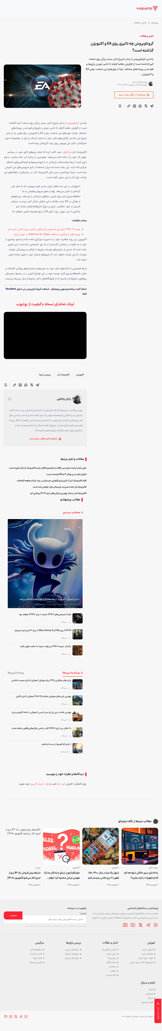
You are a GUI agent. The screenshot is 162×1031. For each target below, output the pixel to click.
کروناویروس (73, 123)
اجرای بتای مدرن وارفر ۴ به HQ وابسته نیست (67, 474)
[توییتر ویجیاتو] (140, 925)
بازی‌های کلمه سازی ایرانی (141, 962)
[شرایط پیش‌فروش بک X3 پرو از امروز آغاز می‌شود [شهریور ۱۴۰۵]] (22, 846)
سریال (150, 998)
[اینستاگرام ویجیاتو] (155, 925)
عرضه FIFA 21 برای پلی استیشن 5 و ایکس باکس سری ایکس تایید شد (44, 229)
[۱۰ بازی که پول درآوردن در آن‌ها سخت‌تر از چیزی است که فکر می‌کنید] (45, 563)
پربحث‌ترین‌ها (16, 673)
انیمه (151, 989)
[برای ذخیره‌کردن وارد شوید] (120, 106)
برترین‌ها (112, 958)
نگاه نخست (111, 975)
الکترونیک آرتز (63, 374)
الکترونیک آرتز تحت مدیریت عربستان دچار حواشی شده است (60, 487)
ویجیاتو (154, 23)
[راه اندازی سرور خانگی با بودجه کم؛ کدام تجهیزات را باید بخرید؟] (140, 846)
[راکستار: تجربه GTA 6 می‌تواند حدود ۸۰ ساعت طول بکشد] (77, 650)
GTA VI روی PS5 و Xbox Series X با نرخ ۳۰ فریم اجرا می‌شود (42, 630)
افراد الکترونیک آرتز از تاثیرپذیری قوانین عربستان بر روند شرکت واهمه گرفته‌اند (52, 480)
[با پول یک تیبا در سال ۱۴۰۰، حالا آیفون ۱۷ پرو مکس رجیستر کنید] (100, 846)
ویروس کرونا (45, 374)
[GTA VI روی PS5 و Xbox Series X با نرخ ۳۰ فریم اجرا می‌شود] (77, 634)
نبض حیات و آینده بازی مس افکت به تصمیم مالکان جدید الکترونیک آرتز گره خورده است (48, 468)
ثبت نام (61, 784)
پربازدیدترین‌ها (71, 673)
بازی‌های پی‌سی (72, 949)
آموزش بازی (148, 949)
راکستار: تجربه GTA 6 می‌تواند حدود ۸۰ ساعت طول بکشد (45, 646)
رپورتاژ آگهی (153, 867)
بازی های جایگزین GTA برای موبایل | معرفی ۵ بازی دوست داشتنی (41, 680)
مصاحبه (112, 966)
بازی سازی (111, 954)
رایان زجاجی (136, 82)
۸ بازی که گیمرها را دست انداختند (56, 744)
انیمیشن (149, 993)
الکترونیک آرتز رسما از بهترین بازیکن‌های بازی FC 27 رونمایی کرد (58, 493)
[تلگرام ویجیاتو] (148, 925)
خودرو (37, 867)
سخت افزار (111, 962)
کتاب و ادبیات (36, 954)
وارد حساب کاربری (40, 784)
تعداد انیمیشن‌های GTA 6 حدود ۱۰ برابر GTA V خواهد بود (45, 614)
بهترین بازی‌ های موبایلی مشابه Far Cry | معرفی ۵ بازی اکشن (43, 696)
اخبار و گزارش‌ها (109, 949)
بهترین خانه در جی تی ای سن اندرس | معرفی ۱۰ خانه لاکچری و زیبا (41, 712)
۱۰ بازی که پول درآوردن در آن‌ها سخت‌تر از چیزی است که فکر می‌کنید (49, 599)
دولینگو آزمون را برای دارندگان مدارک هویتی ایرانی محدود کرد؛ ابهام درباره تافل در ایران (62, 875)
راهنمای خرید (147, 954)
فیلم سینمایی (147, 1002)
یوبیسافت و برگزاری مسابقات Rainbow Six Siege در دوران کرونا (47, 234)
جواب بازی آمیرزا (146, 958)
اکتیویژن (80, 374)
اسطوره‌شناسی (36, 949)
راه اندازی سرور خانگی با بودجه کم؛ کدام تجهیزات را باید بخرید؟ (141, 875)
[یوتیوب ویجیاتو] (132, 925)
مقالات (113, 971)
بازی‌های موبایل (71, 958)
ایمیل (82, 913)
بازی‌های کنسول (72, 954)
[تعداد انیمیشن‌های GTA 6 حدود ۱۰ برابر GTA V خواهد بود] (77, 618)
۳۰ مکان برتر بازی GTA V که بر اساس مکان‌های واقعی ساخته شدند (41, 728)
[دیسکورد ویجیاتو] (125, 925)
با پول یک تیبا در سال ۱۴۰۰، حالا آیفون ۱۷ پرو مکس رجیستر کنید (103, 875)
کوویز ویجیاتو (36, 962)
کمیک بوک (37, 958)
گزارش (65, 152)
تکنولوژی (115, 867)
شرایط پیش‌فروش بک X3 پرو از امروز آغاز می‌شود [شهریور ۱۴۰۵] (24, 875)
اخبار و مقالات (140, 23)
